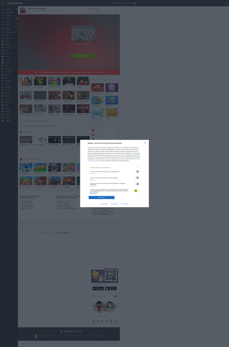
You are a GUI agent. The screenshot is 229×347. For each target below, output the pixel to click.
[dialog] (114, 173)
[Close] (145, 143)
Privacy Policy (125, 204)
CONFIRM (101, 197)
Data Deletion (104, 204)
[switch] (136, 171)
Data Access (114, 204)
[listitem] (114, 168)
